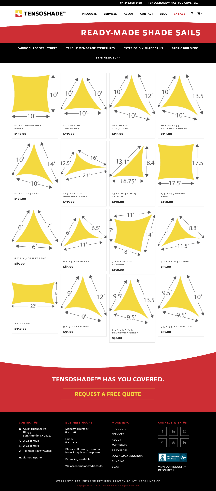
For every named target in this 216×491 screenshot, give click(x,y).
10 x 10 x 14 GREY (27, 193)
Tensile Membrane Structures (90, 48)
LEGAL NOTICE (149, 481)
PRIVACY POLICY (125, 481)
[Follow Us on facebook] (162, 431)
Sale (181, 13)
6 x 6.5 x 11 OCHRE (76, 261)
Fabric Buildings (185, 48)
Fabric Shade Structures (37, 48)
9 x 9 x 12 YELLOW (76, 326)
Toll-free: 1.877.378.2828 (37, 450)
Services (110, 13)
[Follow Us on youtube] (173, 442)
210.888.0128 (133, 2)
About (128, 13)
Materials (119, 445)
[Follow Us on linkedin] (173, 431)
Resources (120, 450)
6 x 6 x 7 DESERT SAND (30, 258)
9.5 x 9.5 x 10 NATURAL (177, 326)
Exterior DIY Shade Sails (143, 48)
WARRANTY (64, 481)
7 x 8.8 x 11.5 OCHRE (175, 261)
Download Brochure (127, 455)
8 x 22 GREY (23, 323)
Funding (118, 461)
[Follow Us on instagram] (184, 431)
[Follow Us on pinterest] (162, 442)
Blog (163, 13)
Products (89, 13)
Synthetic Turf (108, 57)
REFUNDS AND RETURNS (93, 481)
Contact (146, 13)
